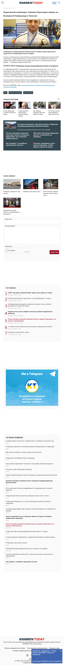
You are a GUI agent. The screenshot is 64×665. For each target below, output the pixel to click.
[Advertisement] (32, 162)
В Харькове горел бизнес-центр (18, 332)
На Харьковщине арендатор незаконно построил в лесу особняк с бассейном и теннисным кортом (30, 305)
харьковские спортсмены (15, 92)
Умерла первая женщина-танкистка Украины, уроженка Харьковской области (31, 475)
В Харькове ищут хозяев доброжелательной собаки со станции (27, 531)
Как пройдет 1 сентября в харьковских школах (16, 144)
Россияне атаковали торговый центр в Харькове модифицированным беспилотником (38, 125)
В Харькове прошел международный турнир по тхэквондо (37, 66)
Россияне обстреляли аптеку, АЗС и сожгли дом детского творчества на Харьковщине (29, 555)
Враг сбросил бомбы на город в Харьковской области (24, 452)
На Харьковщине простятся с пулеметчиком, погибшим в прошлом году (30, 441)
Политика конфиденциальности (21, 650)
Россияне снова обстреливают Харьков (19, 469)
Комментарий (9, 226)
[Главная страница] (32, 639)
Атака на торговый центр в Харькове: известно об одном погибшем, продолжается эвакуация (29, 517)
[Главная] (31, 3)
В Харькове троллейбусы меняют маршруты (20, 458)
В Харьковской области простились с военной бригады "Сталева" (29, 298)
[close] (61, 651)
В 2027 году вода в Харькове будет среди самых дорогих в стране (30, 293)
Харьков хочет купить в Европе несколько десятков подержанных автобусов (30, 312)
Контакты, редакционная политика (15, 648)
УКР (54, 3)
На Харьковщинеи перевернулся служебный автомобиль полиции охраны (30, 537)
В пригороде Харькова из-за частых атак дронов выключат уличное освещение (28, 502)
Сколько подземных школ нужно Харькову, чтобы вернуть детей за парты (44, 145)
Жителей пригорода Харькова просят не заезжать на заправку (45, 135)
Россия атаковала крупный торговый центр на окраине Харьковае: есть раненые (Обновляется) (17, 136)
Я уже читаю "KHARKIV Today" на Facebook (47, 661)
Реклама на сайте (54, 648)
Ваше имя (8, 219)
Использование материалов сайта (37, 648)
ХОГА (5, 92)
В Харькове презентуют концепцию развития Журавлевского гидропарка (30, 446)
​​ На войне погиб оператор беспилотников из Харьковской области (30, 326)
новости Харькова (28, 92)
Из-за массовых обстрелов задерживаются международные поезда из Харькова (29, 489)
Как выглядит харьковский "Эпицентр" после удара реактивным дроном (29, 463)
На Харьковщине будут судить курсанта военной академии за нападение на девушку (31, 510)
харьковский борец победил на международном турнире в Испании (29, 86)
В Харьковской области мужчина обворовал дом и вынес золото (27, 496)
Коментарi (54, 252)
